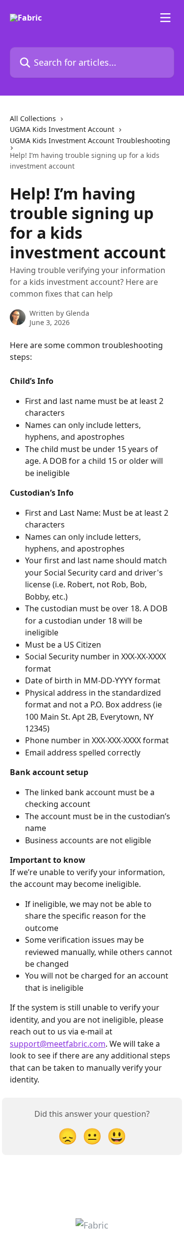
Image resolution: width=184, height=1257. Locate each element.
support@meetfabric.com (57, 1043)
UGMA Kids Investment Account (62, 129)
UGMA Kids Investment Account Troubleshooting (90, 140)
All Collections (33, 118)
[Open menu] (165, 18)
